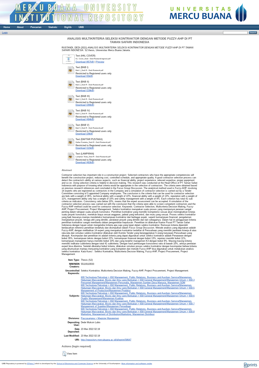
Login (5, 32)
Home (7, 27)
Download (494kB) (85, 119)
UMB (81, 27)
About (20, 27)
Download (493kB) (85, 162)
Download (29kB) (84, 133)
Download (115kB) (85, 148)
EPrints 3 (31, 363)
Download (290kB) (85, 105)
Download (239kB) (85, 90)
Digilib (68, 27)
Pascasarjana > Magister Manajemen (100, 318)
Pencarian (35, 27)
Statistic (52, 27)
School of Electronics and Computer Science (75, 363)
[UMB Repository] (129, 24)
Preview (100, 62)
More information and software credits (136, 363)
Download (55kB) (84, 76)
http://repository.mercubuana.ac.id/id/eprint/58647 (106, 339)
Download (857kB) (85, 62)
